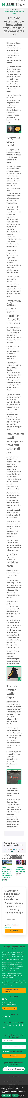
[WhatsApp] (17, 849)
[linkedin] (22, 0)
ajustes (3, 1092)
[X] (8, 849)
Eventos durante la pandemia (20, 869)
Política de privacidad (16, 1051)
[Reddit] (11, 849)
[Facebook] (5, 849)
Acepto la (13, 1051)
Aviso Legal (7, 1082)
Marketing (6, 11)
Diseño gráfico (19, 9)
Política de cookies (14, 1084)
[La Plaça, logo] (12, 4)
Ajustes (22, 1095)
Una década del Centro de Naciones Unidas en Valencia (7, 872)
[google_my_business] (13, 1067)
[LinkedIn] (14, 849)
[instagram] (19, 0)
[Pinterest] (22, 849)
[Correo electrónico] (18, 852)
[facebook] (16, 0)
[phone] (25, 0)
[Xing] (12, 852)
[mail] (3, 999)
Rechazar (15, 1095)
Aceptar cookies (6, 1095)
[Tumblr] (19, 849)
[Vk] (5, 852)
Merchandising (14, 11)
